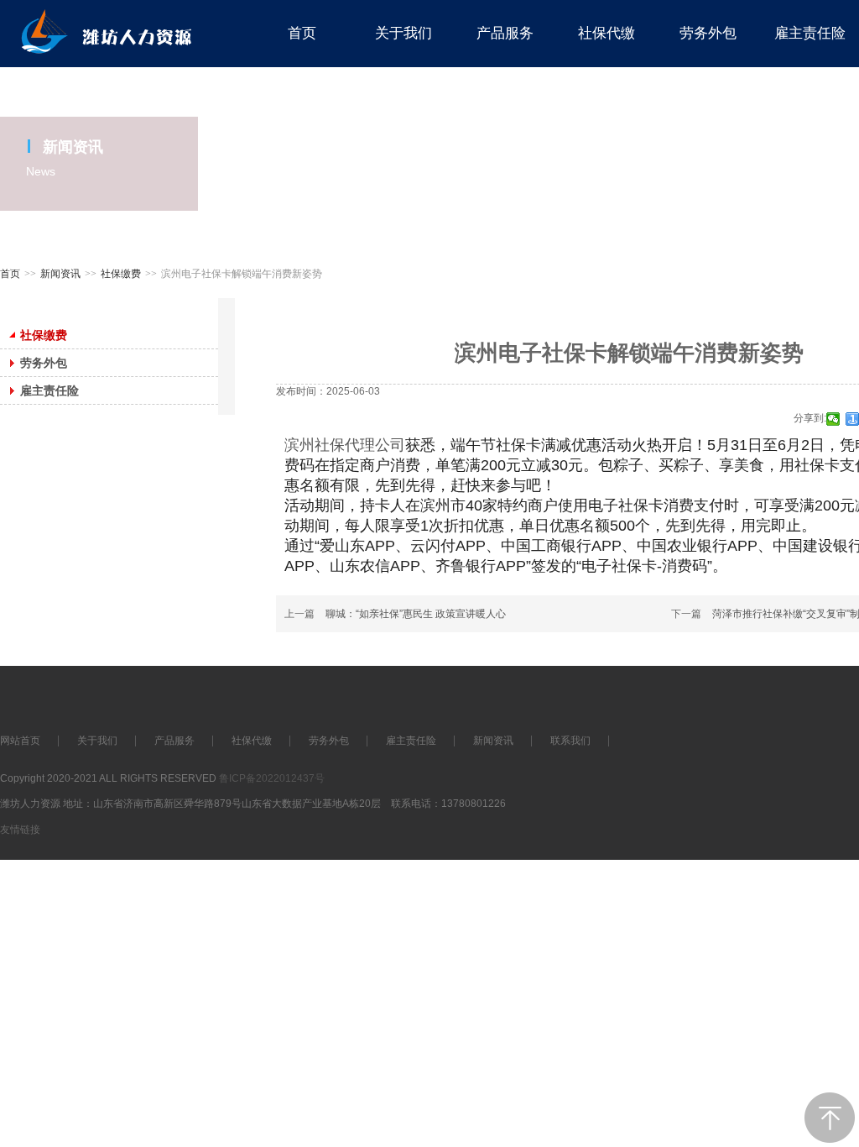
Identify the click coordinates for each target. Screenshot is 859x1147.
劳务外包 (329, 740)
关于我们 (97, 740)
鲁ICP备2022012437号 (272, 778)
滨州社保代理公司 (344, 445)
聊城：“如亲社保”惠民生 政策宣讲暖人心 (415, 614)
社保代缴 (252, 740)
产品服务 (174, 740)
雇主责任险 (411, 740)
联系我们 (570, 740)
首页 (10, 274)
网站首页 (20, 740)
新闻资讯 (60, 274)
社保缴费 (121, 274)
